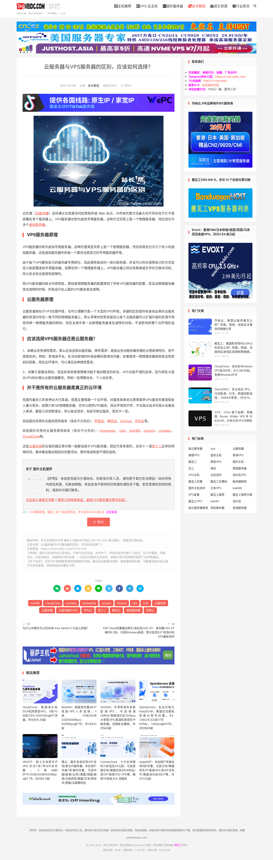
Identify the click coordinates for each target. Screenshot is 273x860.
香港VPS (238, 455)
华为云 (139, 421)
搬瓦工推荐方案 (242, 494)
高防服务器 (217, 507)
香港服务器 (240, 507)
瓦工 (191, 468)
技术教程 (196, 6)
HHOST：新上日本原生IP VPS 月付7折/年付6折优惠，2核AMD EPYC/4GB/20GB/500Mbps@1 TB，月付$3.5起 (40, 770)
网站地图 (157, 845)
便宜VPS (215, 461)
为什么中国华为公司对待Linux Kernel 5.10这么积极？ (56, 628)
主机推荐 (122, 6)
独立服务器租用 (198, 507)
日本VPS (215, 488)
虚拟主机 (216, 455)
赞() (126, 85)
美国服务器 (240, 468)
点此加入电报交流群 (40, 500)
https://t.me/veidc (215, 80)
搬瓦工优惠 (195, 481)
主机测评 (216, 474)
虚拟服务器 (37, 225)
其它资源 (218, 6)
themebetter (139, 845)
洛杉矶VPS (239, 474)
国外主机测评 (31, 6)
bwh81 (214, 501)
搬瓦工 (192, 461)
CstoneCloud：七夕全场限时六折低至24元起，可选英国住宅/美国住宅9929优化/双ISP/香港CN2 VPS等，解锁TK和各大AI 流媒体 (117, 770)
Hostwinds (107, 431)
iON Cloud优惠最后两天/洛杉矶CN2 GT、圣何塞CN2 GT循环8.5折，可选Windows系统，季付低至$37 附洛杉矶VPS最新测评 (138, 632)
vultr (122, 431)
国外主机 (238, 461)
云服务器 (42, 213)
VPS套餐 (193, 494)
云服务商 (35, 446)
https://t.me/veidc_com (230, 76)
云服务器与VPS (68, 610)
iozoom (149, 431)
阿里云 (99, 421)
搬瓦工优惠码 (218, 481)
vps (134, 603)
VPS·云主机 (147, 6)
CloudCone (31, 436)
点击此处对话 (210, 85)
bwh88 (135, 431)
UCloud (126, 421)
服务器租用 (240, 481)
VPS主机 (193, 474)
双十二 (157, 446)
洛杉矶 (237, 501)
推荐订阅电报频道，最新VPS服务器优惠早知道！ (93, 500)
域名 (213, 468)
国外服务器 (173, 6)
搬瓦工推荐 (217, 494)
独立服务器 (195, 448)
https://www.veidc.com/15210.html (64, 548)
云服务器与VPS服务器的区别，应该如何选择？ (98, 67)
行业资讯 (240, 6)
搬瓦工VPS (195, 501)
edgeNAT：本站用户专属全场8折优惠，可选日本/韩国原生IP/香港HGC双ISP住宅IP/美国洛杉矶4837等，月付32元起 (156, 770)
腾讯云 (112, 421)
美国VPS (193, 455)
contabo (164, 431)
